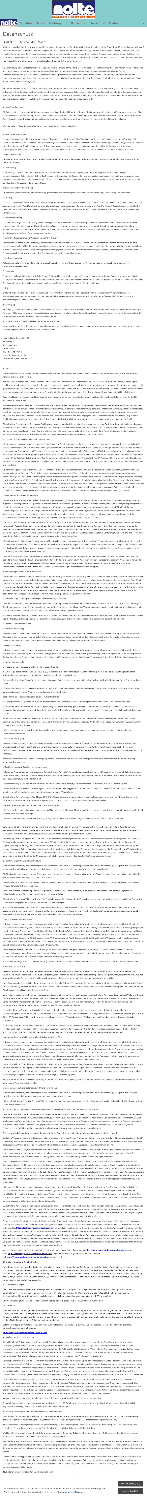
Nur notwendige (130, 1483)
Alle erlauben (130, 1490)
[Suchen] (143, 23)
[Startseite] (20, 23)
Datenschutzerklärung (70, 1492)
